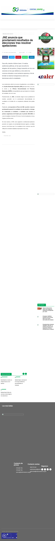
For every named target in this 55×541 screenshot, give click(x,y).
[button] (2, 24)
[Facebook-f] (42, 469)
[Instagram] (50, 469)
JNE (10, 135)
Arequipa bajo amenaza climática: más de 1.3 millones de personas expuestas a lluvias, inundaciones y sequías (48, 327)
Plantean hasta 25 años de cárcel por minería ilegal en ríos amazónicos (6, 394)
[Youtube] (48, 469)
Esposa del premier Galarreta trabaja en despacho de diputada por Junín (48, 309)
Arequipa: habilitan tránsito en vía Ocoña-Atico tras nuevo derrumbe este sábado (48, 318)
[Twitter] (45, 469)
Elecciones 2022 (6, 33)
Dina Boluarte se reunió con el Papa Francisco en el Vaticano (6, 381)
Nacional (11, 33)
